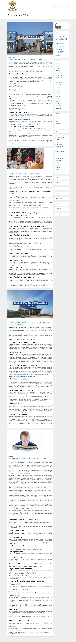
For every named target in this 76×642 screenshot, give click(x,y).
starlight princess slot (60, 169)
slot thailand (58, 162)
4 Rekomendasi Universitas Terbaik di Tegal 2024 (28, 59)
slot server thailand (59, 137)
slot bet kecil (58, 182)
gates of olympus (59, 158)
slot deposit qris (59, 160)
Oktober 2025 (58, 80)
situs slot (57, 193)
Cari (56, 23)
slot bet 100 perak (59, 151)
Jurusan (54, 6)
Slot (56, 131)
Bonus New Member (60, 135)
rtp (56, 187)
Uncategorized (12, 57)
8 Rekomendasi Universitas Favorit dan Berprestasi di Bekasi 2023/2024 (29, 210)
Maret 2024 (58, 101)
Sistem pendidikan (18, 187)
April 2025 (57, 94)
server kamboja (58, 144)
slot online (57, 177)
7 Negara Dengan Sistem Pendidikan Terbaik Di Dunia (61, 43)
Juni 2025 (57, 89)
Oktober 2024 (58, 98)
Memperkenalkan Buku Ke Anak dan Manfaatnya (27, 458)
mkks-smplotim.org (13, 327)
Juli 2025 (57, 87)
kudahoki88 (58, 208)
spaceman (57, 165)
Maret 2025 (58, 96)
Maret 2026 (58, 70)
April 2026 (57, 68)
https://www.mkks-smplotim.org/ (31, 265)
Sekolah (60, 6)
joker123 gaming (59, 146)
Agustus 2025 (58, 84)
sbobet (57, 139)
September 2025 (59, 82)
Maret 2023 (58, 108)
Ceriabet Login (58, 213)
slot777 (57, 148)
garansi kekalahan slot (60, 172)
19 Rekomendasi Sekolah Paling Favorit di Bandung (25, 376)
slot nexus (57, 155)
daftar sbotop (58, 198)
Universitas (66, 6)
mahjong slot (58, 142)
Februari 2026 (58, 73)
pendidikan (11, 172)
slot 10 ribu (57, 153)
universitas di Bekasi (31, 330)
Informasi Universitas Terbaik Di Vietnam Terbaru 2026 (60, 48)
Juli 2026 (57, 63)
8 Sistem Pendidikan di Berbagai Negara (22, 119)
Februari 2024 (58, 103)
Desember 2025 (59, 75)
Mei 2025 (57, 91)
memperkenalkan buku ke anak (42, 471)
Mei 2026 (57, 66)
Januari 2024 (58, 105)
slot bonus (57, 167)
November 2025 (59, 77)
